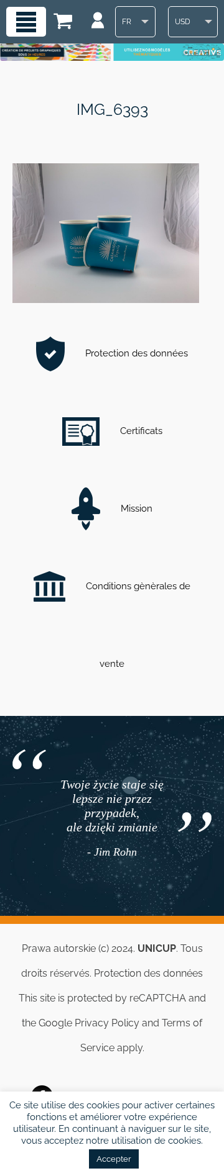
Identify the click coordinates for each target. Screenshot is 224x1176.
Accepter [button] (113, 1159)
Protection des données (135, 353)
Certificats (140, 430)
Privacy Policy (107, 1023)
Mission (135, 508)
